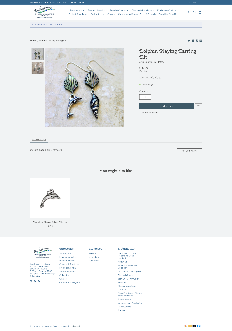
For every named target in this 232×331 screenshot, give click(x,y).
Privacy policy (124, 307)
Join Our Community (128, 279)
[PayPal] (190, 326)
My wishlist (94, 260)
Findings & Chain (67, 268)
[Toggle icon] (190, 12)
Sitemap (122, 310)
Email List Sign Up (168, 14)
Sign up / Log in (195, 2)
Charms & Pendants (69, 264)
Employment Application (130, 303)
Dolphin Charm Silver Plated (50, 221)
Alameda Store (125, 275)
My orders (94, 257)
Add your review (189, 151)
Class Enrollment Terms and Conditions (130, 294)
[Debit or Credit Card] (194, 326)
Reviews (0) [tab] (39, 139)
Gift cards (151, 14)
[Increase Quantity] (148, 97)
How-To (122, 290)
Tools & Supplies (67, 271)
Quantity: (143, 91)
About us (122, 262)
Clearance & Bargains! (69, 282)
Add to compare (150, 112)
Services (122, 282)
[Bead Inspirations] (45, 12)
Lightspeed (75, 326)
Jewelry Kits (65, 253)
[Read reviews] (149, 77)
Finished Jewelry (67, 257)
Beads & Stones (67, 260)
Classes (111, 14)
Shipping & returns (127, 286)
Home (33, 40)
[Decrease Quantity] (142, 97)
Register (93, 253)
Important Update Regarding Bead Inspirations (127, 255)
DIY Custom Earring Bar (130, 271)
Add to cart (166, 106)
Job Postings (124, 299)
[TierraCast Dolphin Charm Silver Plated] (50, 198)
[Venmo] (199, 326)
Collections (64, 275)
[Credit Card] (185, 326)
